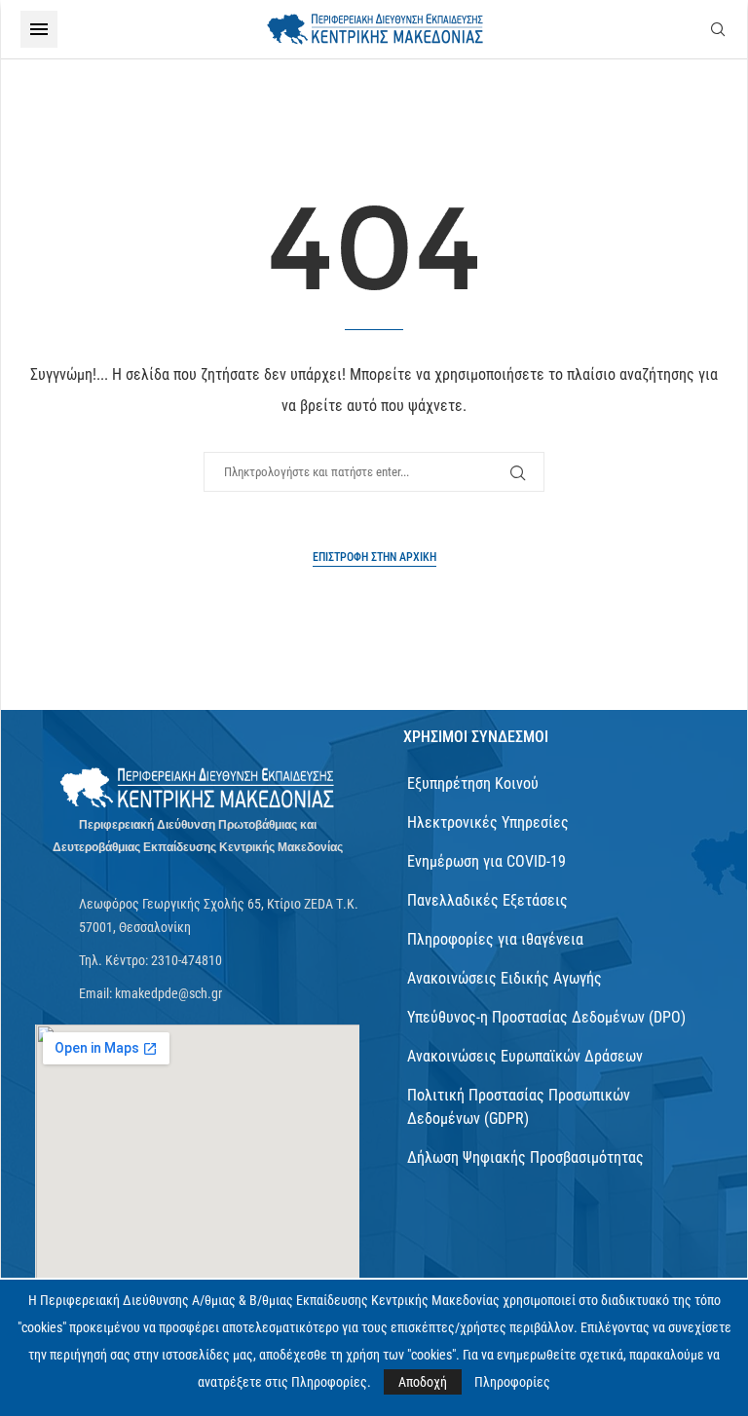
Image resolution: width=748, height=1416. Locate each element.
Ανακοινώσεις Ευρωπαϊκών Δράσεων (525, 1056)
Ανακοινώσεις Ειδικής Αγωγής (504, 978)
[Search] (718, 29)
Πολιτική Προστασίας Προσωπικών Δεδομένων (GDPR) (518, 1107)
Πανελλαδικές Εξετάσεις (487, 900)
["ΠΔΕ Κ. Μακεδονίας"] (197, 788)
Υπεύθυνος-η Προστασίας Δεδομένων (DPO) (546, 1017)
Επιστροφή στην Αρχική (374, 557)
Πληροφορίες (512, 1382)
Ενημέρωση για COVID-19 (486, 861)
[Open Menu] (38, 29)
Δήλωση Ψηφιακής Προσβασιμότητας (525, 1157)
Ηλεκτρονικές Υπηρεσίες (488, 822)
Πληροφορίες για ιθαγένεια (495, 939)
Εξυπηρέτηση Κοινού (473, 783)
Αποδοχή (422, 1382)
